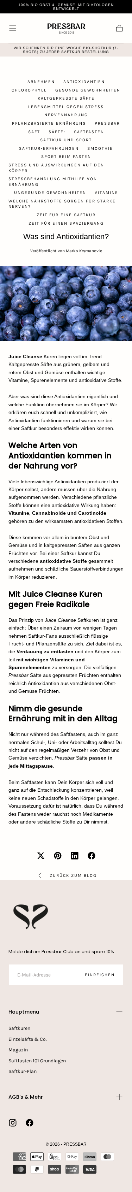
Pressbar (107, 123)
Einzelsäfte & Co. (27, 1039)
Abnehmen (41, 81)
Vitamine (106, 192)
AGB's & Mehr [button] (25, 1096)
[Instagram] (12, 1123)
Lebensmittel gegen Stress (66, 106)
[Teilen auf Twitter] (41, 855)
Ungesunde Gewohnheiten (50, 192)
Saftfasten (89, 131)
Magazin (18, 1050)
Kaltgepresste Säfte (66, 98)
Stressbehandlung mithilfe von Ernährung (52, 181)
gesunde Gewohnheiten (87, 90)
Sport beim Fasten (66, 156)
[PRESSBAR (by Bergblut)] (31, 917)
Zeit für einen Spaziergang (66, 223)
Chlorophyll (29, 90)
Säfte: (57, 131)
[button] (12, 28)
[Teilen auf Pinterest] (57, 855)
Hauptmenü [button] (23, 1011)
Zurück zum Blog (73, 875)
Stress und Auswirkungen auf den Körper (56, 168)
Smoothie (100, 148)
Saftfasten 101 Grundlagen (37, 1061)
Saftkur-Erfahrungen (49, 148)
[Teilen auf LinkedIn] (74, 855)
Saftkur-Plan (22, 1071)
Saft (34, 131)
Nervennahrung (66, 114)
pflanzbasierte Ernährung (49, 123)
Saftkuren (19, 1028)
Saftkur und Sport (66, 139)
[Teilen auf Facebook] (91, 855)
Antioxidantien (84, 81)
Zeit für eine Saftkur (66, 214)
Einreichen (100, 974)
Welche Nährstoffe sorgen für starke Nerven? (62, 204)
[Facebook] (29, 1123)
